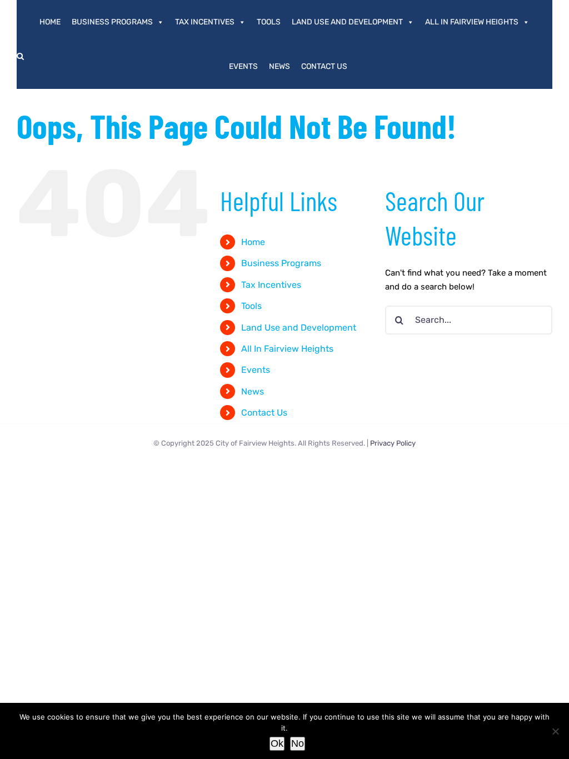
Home (50, 22)
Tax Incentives (204, 22)
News (279, 66)
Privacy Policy (393, 443)
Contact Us (324, 66)
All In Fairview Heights (471, 22)
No (297, 743)
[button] (20, 56)
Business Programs (112, 22)
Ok (277, 743)
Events (243, 66)
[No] (555, 731)
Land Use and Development (347, 22)
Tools (269, 22)
